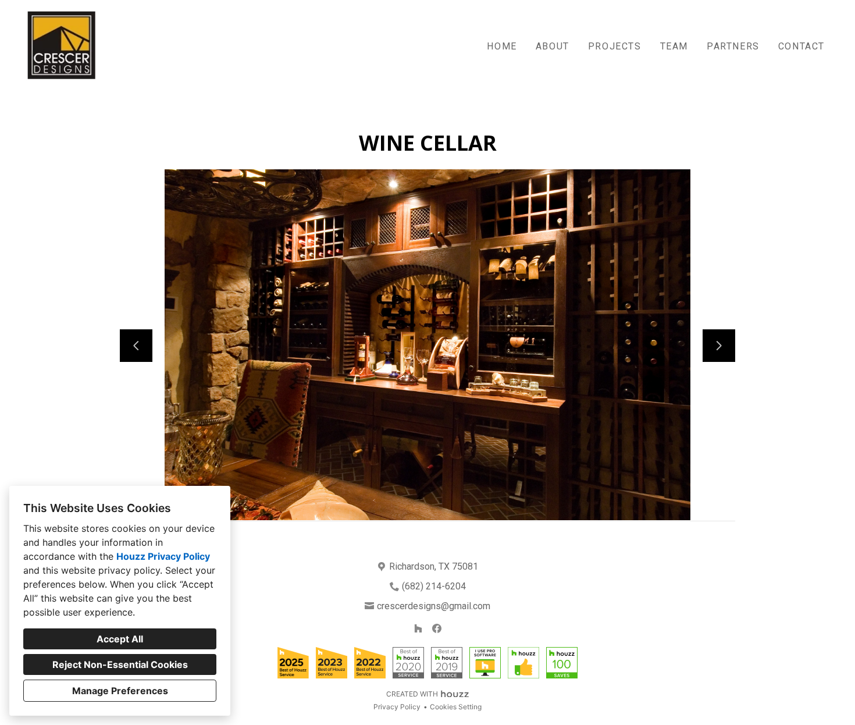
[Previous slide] (136, 345)
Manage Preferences (120, 690)
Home (501, 46)
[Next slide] (719, 345)
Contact (801, 46)
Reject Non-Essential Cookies (120, 664)
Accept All (120, 639)
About (552, 46)
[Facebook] (436, 628)
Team (674, 46)
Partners (733, 46)
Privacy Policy (397, 706)
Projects (615, 46)
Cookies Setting (456, 706)
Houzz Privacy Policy (163, 556)
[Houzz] (418, 628)
